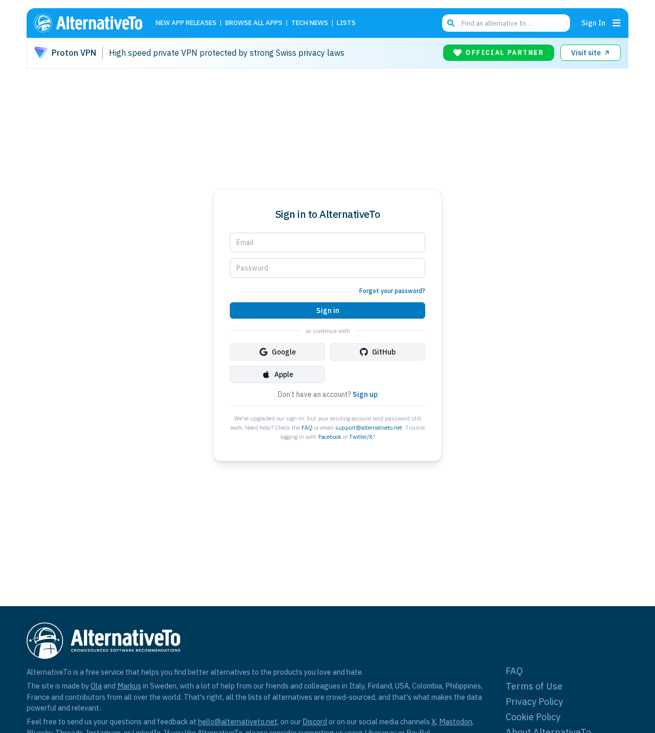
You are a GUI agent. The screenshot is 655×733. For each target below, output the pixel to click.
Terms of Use (534, 686)
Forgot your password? (392, 291)
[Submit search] (450, 23)
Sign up (365, 394)
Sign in (327, 310)
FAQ (307, 427)
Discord (314, 721)
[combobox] (506, 23)
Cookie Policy (533, 717)
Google (284, 352)
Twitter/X (361, 436)
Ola (96, 686)
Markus (129, 686)
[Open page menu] (616, 23)
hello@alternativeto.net (237, 721)
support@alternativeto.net (368, 427)
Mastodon (455, 721)
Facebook (329, 436)
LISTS (346, 23)
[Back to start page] (92, 23)
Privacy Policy (534, 701)
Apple (283, 374)
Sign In (593, 23)
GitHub (384, 352)
